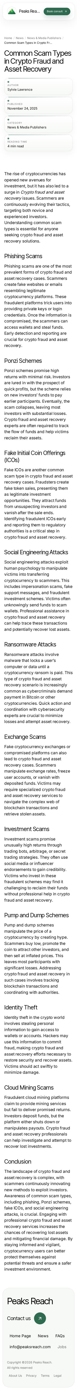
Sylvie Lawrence (20, 90)
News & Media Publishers (44, 38)
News (20, 38)
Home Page (20, 1336)
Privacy (31, 1375)
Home (8, 38)
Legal (57, 1375)
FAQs (60, 1336)
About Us (15, 1375)
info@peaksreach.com (30, 1347)
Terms (45, 1375)
